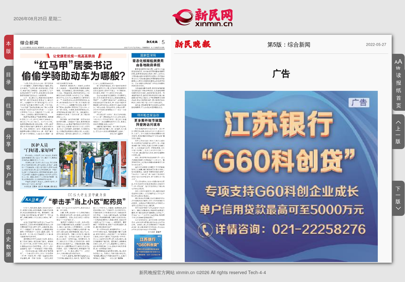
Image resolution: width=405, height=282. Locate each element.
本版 (8, 47)
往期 (8, 109)
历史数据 (8, 243)
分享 (8, 140)
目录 (8, 78)
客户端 (8, 175)
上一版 (398, 134)
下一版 (398, 195)
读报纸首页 (399, 90)
